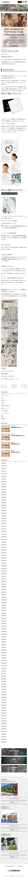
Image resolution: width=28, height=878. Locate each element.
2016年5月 (3, 710)
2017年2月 (3, 686)
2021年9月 (3, 542)
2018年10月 (4, 634)
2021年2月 (3, 560)
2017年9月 (3, 668)
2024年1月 (3, 489)
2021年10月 (4, 539)
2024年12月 (4, 473)
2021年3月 (3, 557)
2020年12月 (4, 565)
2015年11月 (4, 723)
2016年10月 (4, 697)
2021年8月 (3, 544)
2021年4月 (3, 555)
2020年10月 (4, 571)
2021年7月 (3, 547)
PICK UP (4, 51)
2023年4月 (3, 502)
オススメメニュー (5, 395)
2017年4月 (3, 681)
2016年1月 (3, 718)
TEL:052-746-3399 (14, 798)
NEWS (9, 51)
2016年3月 (3, 713)
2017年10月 (4, 665)
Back (14, 386)
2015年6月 (3, 736)
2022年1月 (3, 531)
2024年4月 (3, 484)
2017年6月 (3, 676)
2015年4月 (3, 742)
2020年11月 (4, 568)
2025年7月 (3, 468)
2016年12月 (4, 692)
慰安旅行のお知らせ (15, 452)
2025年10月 (4, 465)
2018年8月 (3, 639)
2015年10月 (4, 726)
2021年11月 (4, 536)
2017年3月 (3, 684)
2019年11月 (4, 600)
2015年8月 (3, 731)
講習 (2, 416)
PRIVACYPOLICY (10, 866)
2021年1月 (3, 563)
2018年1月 (3, 657)
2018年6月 (3, 644)
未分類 (2, 418)
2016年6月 (3, 707)
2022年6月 (3, 523)
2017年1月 (3, 689)
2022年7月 (3, 521)
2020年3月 (3, 589)
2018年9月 (3, 636)
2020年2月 (3, 592)
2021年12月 (4, 534)
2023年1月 (3, 510)
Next (24, 386)
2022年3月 (3, 526)
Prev (4, 386)
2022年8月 (3, 518)
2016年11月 (4, 694)
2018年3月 (3, 652)
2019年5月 (3, 615)
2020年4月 (3, 586)
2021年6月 (3, 550)
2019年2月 (3, 623)
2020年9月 (3, 573)
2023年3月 (3, 505)
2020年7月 (3, 579)
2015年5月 (3, 739)
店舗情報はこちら (14, 802)
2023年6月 (3, 497)
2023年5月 (3, 500)
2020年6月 (3, 581)
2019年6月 (3, 613)
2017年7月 (3, 673)
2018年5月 (3, 647)
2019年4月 (3, 618)
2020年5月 (3, 584)
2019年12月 (4, 597)
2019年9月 (3, 605)
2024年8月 (3, 479)
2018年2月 (3, 655)
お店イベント (4, 408)
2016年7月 (3, 705)
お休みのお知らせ (5, 405)
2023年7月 (3, 494)
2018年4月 (3, 650)
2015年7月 (3, 734)
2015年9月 (3, 728)
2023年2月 (3, 507)
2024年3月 (3, 486)
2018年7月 (3, 642)
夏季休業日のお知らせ (16, 427)
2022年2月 (3, 529)
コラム (2, 397)
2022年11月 (4, 513)
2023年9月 (3, 492)
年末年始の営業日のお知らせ (17, 435)
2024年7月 (3, 481)
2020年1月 (3, 594)
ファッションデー (5, 413)
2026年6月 (3, 463)
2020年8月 (3, 576)
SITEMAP (20, 866)
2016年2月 (3, 715)
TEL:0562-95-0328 (14, 853)
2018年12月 (4, 628)
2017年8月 (3, 671)
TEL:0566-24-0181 (14, 826)
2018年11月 (4, 631)
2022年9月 (3, 515)
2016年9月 (3, 700)
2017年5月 (3, 678)
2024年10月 (4, 476)
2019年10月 (4, 602)
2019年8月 (3, 607)
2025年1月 (3, 471)
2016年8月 (3, 702)
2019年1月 (3, 626)
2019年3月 (3, 621)
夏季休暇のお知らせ (15, 443)
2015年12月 (4, 721)
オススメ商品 (15, 51)
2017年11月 (4, 663)
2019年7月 (3, 610)
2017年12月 (4, 660)
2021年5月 (3, 552)
